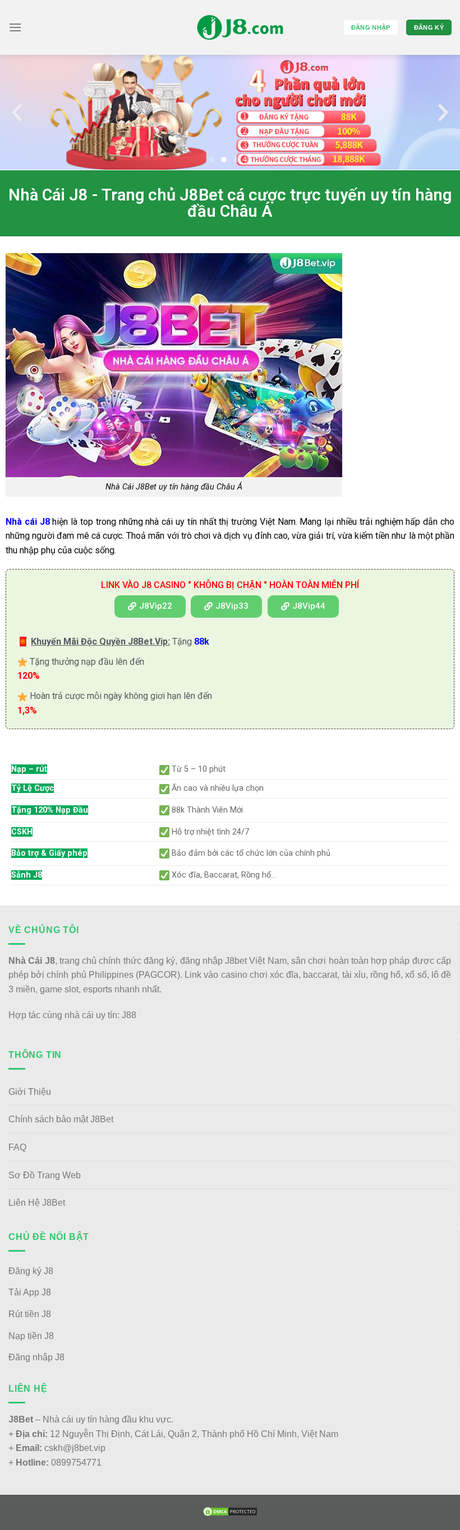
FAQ (17, 1147)
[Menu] (15, 27)
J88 (129, 1015)
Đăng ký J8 (30, 1271)
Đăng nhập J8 (36, 1357)
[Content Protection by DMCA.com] (230, 1510)
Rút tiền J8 (29, 1314)
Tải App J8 (29, 1292)
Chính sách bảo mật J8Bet (60, 1119)
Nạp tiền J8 (31, 1336)
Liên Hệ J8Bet (36, 1202)
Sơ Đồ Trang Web (44, 1175)
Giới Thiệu (29, 1092)
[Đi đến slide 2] (224, 159)
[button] (17, 112)
